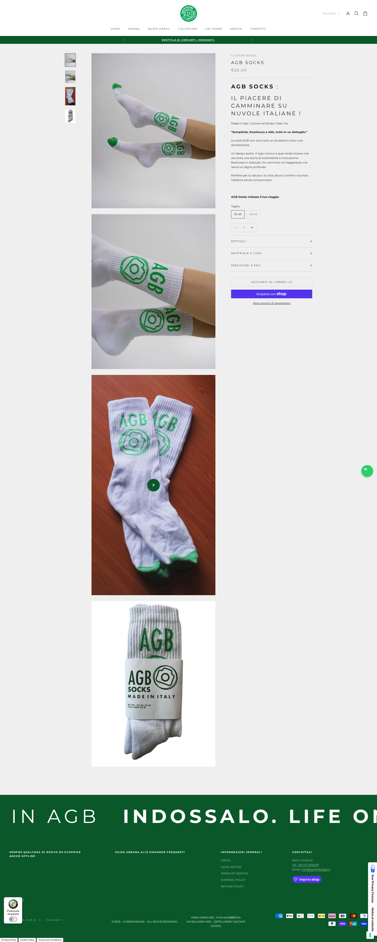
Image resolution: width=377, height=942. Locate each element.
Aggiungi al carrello (271, 282)
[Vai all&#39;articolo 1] (70, 60)
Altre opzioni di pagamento (272, 303)
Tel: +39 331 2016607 (305, 865)
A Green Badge (244, 55)
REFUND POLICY (232, 886)
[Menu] (19, 899)
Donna (134, 28)
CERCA (225, 860)
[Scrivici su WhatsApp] (367, 471)
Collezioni (188, 28)
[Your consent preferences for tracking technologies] (370, 935)
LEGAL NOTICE (231, 867)
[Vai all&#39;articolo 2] (70, 77)
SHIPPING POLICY (233, 880)
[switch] (13, 919)
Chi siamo (213, 28)
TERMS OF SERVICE (234, 873)
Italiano (329, 13)
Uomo (116, 28)
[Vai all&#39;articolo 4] (70, 116)
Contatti (258, 28)
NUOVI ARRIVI (159, 28)
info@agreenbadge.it (315, 869)
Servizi (236, 28)
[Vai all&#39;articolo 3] (70, 96)
